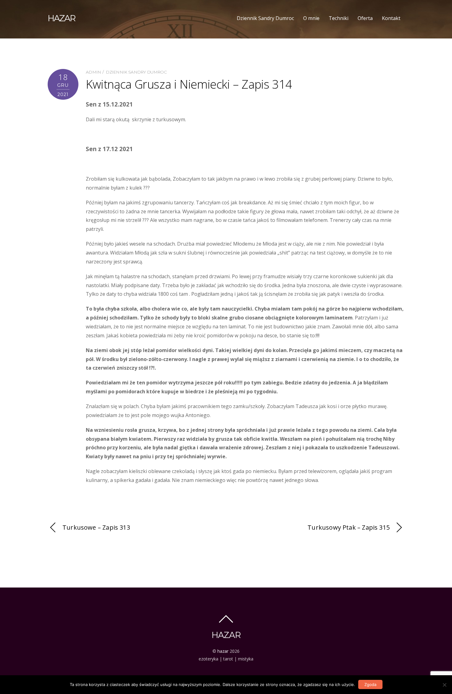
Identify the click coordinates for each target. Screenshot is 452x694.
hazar (222, 651)
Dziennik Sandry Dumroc (265, 18)
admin (93, 72)
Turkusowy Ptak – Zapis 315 (348, 527)
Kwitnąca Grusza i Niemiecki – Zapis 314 (189, 84)
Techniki (338, 18)
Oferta (365, 18)
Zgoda (370, 684)
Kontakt (391, 18)
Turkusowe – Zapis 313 (96, 527)
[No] (444, 685)
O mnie (311, 18)
